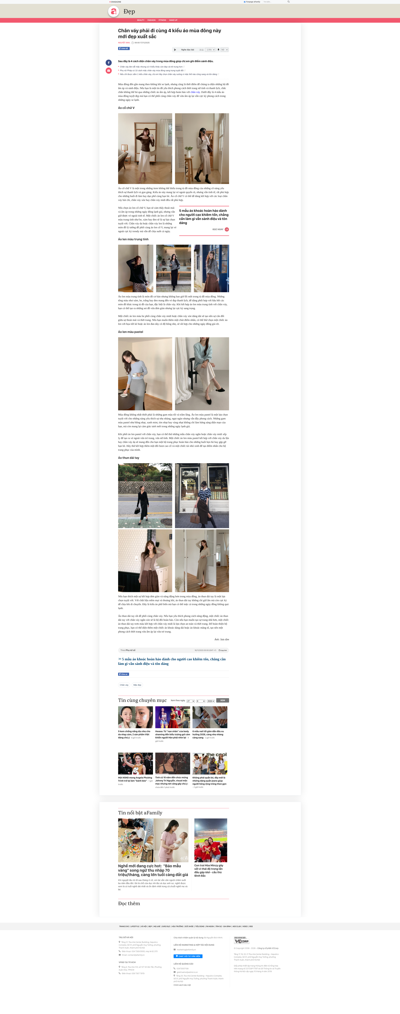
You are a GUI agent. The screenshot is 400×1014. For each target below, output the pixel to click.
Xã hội (144, 926)
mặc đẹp (137, 685)
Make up (173, 20)
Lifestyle (135, 926)
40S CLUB (237, 926)
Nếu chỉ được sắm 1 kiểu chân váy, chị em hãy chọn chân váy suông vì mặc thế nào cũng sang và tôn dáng (169, 74)
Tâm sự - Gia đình (223, 926)
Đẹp (129, 12)
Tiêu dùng (199, 926)
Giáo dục (166, 926)
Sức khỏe (189, 926)
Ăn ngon (210, 926)
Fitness (162, 20)
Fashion (151, 20)
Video (245, 926)
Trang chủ (124, 926)
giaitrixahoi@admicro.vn (187, 972)
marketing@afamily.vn (186, 950)
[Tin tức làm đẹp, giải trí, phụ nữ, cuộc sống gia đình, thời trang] (113, 11)
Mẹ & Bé (157, 926)
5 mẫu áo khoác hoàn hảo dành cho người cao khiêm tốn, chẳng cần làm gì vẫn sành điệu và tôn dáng (204, 217)
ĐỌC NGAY (217, 229)
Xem (222, 700)
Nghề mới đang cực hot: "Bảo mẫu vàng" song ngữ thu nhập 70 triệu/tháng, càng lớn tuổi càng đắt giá (153, 870)
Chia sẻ (124, 48)
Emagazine (116, 2)
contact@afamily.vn (136, 955)
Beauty (140, 20)
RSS (251, 926)
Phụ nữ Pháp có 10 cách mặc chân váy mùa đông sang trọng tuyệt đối (152, 70)
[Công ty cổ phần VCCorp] (242, 940)
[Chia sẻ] (109, 63)
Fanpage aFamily (253, 2)
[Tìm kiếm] (288, 2)
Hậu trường (177, 926)
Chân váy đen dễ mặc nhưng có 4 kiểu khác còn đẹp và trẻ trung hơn (151, 67)
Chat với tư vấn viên (189, 956)
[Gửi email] (109, 70)
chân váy (195, 92)
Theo (173, 650)
